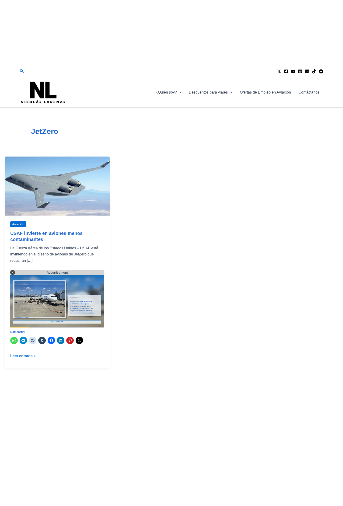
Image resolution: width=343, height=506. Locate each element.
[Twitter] (279, 71)
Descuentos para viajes (208, 92)
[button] (22, 71)
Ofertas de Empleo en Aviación (265, 92)
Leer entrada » (23, 356)
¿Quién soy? (166, 92)
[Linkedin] (307, 71)
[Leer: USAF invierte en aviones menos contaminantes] (57, 186)
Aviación (18, 224)
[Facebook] (286, 71)
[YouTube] (293, 71)
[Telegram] (321, 71)
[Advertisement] (172, 32)
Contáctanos (308, 92)
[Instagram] (300, 71)
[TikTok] (314, 71)
